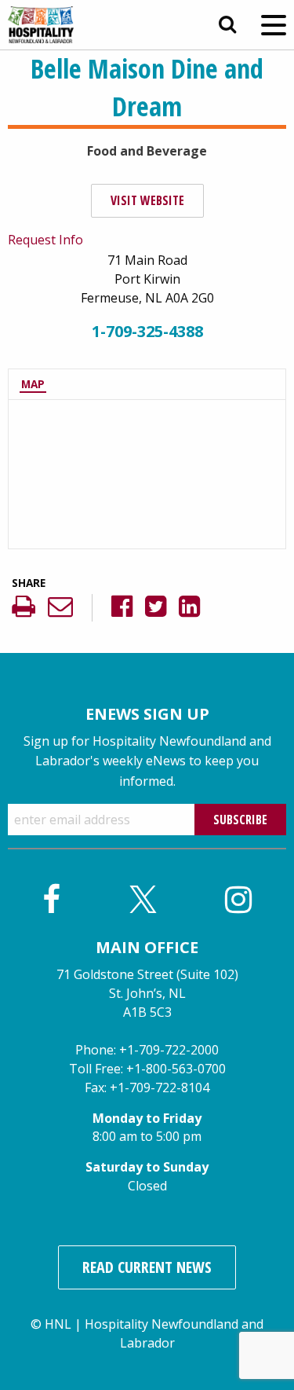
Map (33, 383)
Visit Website (147, 200)
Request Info (45, 239)
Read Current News (147, 1267)
